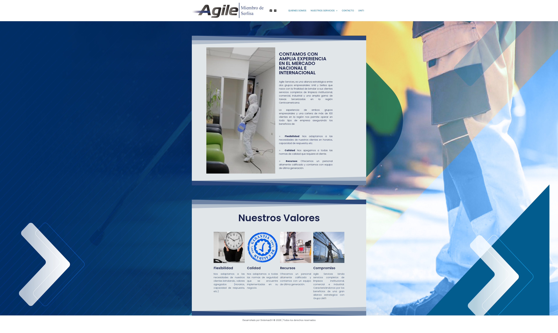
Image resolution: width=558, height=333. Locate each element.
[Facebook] (271, 10)
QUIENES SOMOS (297, 10)
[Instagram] (275, 10)
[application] (336, 10)
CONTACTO (348, 10)
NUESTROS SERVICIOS (323, 10)
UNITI (361, 10)
